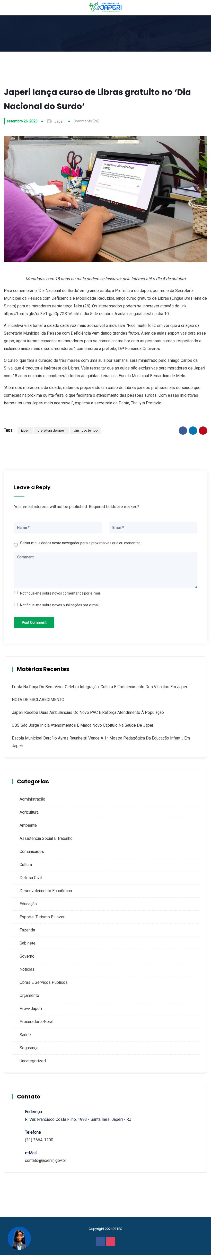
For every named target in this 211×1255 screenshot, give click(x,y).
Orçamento (29, 995)
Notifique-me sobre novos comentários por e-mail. (60, 593)
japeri (25, 430)
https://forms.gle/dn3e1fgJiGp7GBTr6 (38, 313)
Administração (32, 799)
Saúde (25, 1034)
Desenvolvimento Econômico (46, 890)
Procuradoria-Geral (36, 1021)
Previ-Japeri (31, 1008)
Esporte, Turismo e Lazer (42, 917)
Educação (28, 903)
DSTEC (117, 1229)
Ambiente (28, 825)
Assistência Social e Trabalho (46, 838)
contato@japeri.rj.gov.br (45, 1160)
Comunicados (32, 851)
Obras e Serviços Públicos (44, 982)
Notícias (27, 969)
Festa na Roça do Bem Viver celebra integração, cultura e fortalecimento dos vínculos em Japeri (100, 686)
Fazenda (27, 930)
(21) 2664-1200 (39, 1139)
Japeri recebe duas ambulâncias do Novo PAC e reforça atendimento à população (88, 712)
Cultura (26, 864)
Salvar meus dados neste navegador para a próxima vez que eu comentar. (80, 543)
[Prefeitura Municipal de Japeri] (105, 7)
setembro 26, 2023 (22, 121)
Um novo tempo (86, 430)
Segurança (29, 1047)
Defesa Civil (31, 877)
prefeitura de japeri (52, 430)
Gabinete (28, 943)
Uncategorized (33, 1060)
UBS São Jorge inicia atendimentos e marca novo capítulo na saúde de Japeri (83, 725)
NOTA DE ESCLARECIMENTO (38, 699)
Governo (27, 956)
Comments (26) (86, 121)
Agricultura (29, 812)
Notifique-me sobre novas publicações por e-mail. (60, 605)
